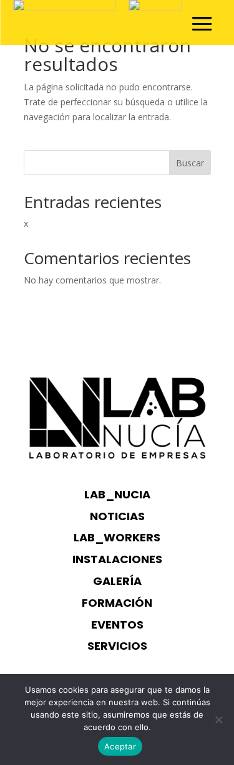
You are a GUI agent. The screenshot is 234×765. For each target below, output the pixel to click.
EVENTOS (117, 624)
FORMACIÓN (117, 603)
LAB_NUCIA (117, 494)
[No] (218, 719)
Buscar (190, 163)
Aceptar (120, 746)
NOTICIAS (117, 516)
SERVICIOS (117, 645)
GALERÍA (117, 581)
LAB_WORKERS (117, 537)
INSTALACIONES (117, 559)
